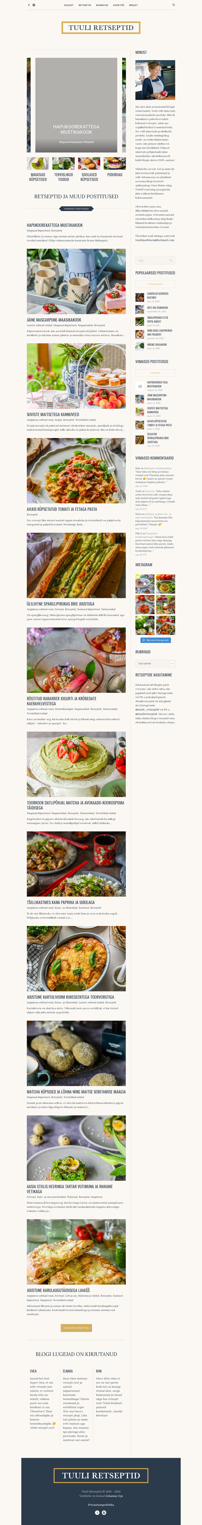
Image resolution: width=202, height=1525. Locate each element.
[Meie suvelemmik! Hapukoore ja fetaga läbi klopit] (144, 625)
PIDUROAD (114, 174)
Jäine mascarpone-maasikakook (54, 320)
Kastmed (84, 907)
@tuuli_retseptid (147, 709)
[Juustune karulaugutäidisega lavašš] (76, 1252)
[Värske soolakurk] (139, 346)
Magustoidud (85, 325)
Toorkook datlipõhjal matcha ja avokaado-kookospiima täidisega (75, 805)
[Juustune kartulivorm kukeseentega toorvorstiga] (76, 958)
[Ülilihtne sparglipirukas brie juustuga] (76, 565)
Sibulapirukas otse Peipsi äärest (157, 319)
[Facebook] (29, 5)
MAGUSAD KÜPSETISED (38, 177)
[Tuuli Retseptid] (101, 1475)
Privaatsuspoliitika (101, 1505)
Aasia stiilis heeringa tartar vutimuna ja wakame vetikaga (70, 1188)
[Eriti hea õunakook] (139, 309)
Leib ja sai (71, 1295)
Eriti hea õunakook (157, 308)
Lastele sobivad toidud (39, 325)
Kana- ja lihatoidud (66, 907)
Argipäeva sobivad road (40, 419)
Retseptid (56, 230)
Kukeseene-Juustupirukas (157, 468)
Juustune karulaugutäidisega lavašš (58, 1290)
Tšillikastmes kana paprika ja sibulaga (61, 902)
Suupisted (96, 1196)
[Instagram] (34, 5)
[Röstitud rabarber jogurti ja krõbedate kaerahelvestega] (76, 660)
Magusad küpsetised (38, 230)
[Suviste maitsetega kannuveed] (76, 376)
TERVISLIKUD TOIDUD (63, 177)
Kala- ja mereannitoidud (51, 1196)
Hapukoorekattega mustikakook (55, 225)
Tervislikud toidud (85, 419)
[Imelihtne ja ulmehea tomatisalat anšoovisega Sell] (144, 604)
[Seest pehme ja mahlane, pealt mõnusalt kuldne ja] (165, 604)
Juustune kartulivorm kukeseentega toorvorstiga (70, 997)
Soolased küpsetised (88, 609)
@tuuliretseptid (146, 714)
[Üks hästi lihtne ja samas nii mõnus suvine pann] (165, 625)
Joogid (58, 419)
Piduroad (72, 1196)
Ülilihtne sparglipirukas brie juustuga (60, 604)
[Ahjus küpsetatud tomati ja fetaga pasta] (76, 470)
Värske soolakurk (157, 344)
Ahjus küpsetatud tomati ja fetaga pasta (62, 509)
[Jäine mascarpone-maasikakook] (76, 281)
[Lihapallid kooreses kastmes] (139, 297)
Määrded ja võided (88, 1295)
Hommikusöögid (64, 708)
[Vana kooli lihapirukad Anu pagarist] (139, 334)
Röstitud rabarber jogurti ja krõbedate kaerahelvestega (61, 701)
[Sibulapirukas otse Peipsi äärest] (139, 321)
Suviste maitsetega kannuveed (53, 414)
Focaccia (149, 491)
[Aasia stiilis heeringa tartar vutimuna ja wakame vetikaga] (76, 1148)
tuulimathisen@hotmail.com (154, 240)
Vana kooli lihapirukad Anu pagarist (159, 332)
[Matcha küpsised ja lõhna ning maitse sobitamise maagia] (76, 1053)
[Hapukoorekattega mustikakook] (139, 386)
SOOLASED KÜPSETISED (89, 177)
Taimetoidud (108, 609)
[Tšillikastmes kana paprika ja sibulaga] (76, 864)
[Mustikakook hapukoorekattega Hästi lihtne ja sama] (144, 584)
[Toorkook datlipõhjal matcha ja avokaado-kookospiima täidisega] (76, 764)
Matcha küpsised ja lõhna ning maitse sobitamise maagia (76, 1092)
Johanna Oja (114, 1496)
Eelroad (59, 609)
